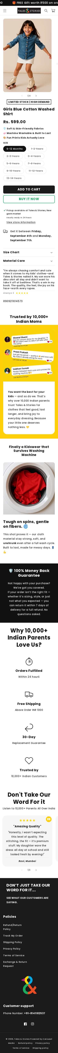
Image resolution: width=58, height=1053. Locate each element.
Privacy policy (42, 1043)
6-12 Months (15, 148)
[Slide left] (21, 95)
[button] (4, 10)
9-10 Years (15, 171)
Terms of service (21, 1048)
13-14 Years (16, 178)
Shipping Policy (12, 942)
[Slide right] (36, 95)
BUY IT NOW (29, 199)
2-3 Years (15, 156)
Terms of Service (13, 955)
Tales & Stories (22, 1039)
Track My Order (13, 935)
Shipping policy (41, 1048)
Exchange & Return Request (15, 964)
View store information (20, 222)
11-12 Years (37, 171)
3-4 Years (36, 156)
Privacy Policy (11, 948)
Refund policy (25, 1043)
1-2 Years (39, 149)
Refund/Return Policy (12, 927)
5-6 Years (15, 164)
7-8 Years (36, 164)
